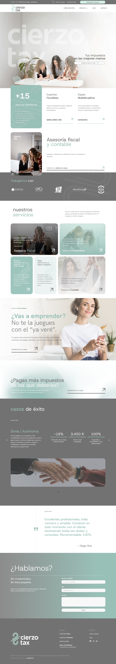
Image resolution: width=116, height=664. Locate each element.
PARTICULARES (64, 641)
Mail (63, 587)
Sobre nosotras (94, 634)
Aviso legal (39, 655)
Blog (91, 637)
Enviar (83, 610)
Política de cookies (63, 655)
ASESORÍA (65, 634)
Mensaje (64, 595)
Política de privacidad (50, 655)
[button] (7, 440)
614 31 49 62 (60, 2)
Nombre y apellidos (68, 578)
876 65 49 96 (71, 2)
